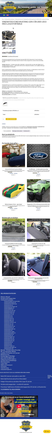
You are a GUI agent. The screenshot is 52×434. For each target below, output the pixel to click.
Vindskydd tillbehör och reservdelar (12, 301)
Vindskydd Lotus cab (8, 325)
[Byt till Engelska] (7, 15)
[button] (13, 28)
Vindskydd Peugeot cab (9, 336)
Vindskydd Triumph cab (9, 346)
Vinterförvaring (5, 368)
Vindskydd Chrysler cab (9, 311)
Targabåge (30, 127)
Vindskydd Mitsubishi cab (9, 332)
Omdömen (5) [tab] (26, 131)
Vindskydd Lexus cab (8, 323)
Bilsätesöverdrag (5, 354)
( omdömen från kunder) (12, 56)
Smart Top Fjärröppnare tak (7, 357)
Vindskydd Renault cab (9, 340)
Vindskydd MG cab (8, 330)
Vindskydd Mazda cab (9, 327)
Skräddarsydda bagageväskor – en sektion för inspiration (15, 384)
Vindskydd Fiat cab (8, 315)
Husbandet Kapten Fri (6, 369)
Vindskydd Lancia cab (9, 321)
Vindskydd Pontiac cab (9, 338)
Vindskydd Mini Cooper (9, 331)
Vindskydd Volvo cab (8, 348)
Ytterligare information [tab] (17, 131)
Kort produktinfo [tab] (7, 131)
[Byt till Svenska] (4, 15)
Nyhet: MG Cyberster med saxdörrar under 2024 (13, 376)
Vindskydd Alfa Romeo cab (10, 302)
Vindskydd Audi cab (8, 305)
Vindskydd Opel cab (8, 335)
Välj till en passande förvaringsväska (23, 98)
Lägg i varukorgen (11, 119)
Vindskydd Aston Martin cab (10, 303)
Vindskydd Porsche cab (9, 339)
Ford (12, 127)
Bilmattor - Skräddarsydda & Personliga (10, 350)
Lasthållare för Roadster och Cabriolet (10, 353)
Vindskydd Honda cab (9, 318)
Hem (3, 19)
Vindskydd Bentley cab (9, 307)
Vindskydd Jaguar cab (9, 319)
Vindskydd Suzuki (8, 343)
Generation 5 (16, 127)
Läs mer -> (14, 172)
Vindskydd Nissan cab (9, 334)
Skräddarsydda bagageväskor (8, 298)
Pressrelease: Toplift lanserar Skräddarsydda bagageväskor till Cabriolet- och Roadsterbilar (23, 387)
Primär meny (50, 15)
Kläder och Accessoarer (7, 365)
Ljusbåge (21, 127)
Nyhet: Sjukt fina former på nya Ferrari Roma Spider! (14, 379)
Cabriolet (9, 127)
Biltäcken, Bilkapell (5, 297)
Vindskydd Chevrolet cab (9, 310)
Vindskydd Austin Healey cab (10, 306)
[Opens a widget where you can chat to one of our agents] (47, 431)
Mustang (25, 127)
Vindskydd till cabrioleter (9, 19)
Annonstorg (3, 366)
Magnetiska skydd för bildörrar (8, 359)
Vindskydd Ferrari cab (9, 314)
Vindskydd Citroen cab (9, 313)
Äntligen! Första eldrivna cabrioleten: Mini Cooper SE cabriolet (16, 381)
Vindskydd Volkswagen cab (10, 347)
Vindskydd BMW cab (8, 309)
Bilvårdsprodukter (5, 362)
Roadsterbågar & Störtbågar (8, 356)
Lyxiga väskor (4, 363)
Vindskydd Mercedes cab (9, 329)
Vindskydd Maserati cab (9, 326)
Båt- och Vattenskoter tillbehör (8, 351)
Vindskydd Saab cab (8, 342)
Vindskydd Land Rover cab (10, 322)
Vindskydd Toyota (8, 344)
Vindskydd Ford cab (19, 19)
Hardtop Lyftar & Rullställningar (9, 360)
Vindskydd (34, 127)
